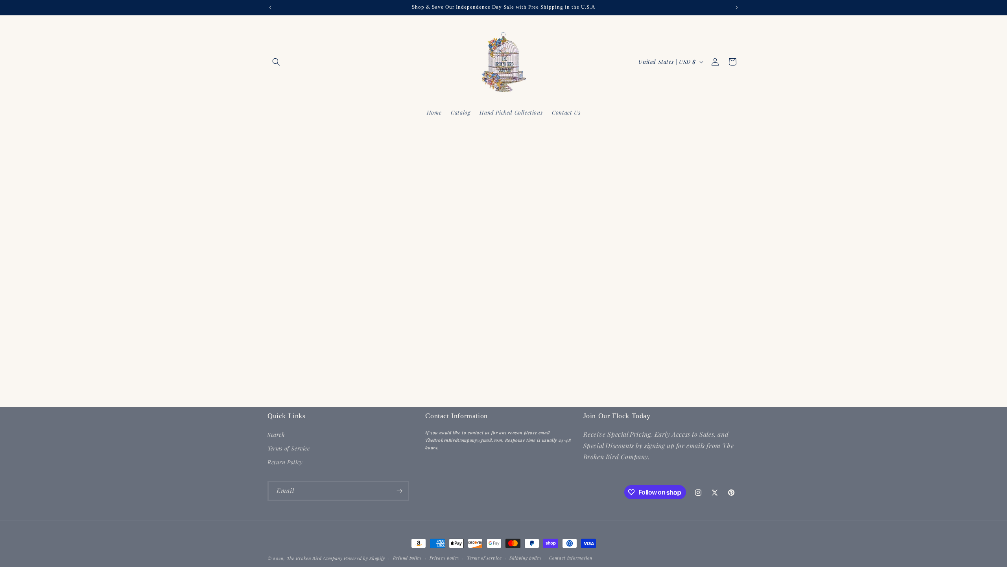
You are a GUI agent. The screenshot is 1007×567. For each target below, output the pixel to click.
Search (276, 434)
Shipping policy (525, 558)
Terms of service (484, 558)
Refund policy (407, 558)
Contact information (570, 558)
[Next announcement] (736, 7)
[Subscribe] (399, 491)
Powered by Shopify (364, 558)
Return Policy (285, 462)
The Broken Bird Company (315, 558)
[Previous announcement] (270, 7)
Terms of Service (288, 448)
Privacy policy (444, 558)
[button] (276, 61)
